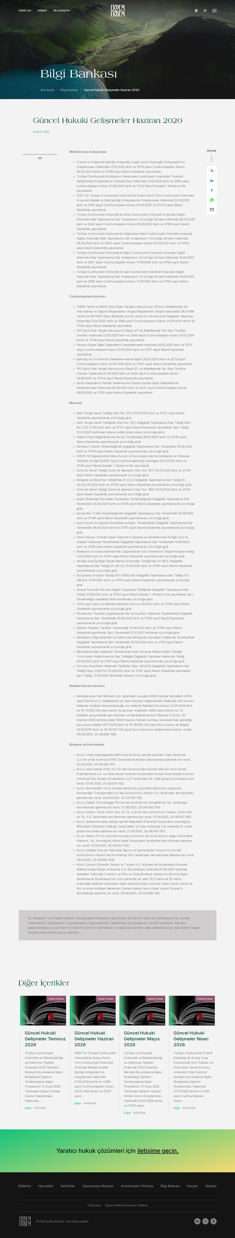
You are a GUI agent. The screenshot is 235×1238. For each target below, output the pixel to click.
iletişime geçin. (158, 1150)
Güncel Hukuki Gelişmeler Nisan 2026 (191, 1038)
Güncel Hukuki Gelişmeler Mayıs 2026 (142, 1038)
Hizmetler (24, 10)
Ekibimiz (42, 10)
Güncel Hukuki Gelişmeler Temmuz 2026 (45, 1038)
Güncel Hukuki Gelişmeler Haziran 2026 (94, 1038)
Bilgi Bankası (62, 10)
